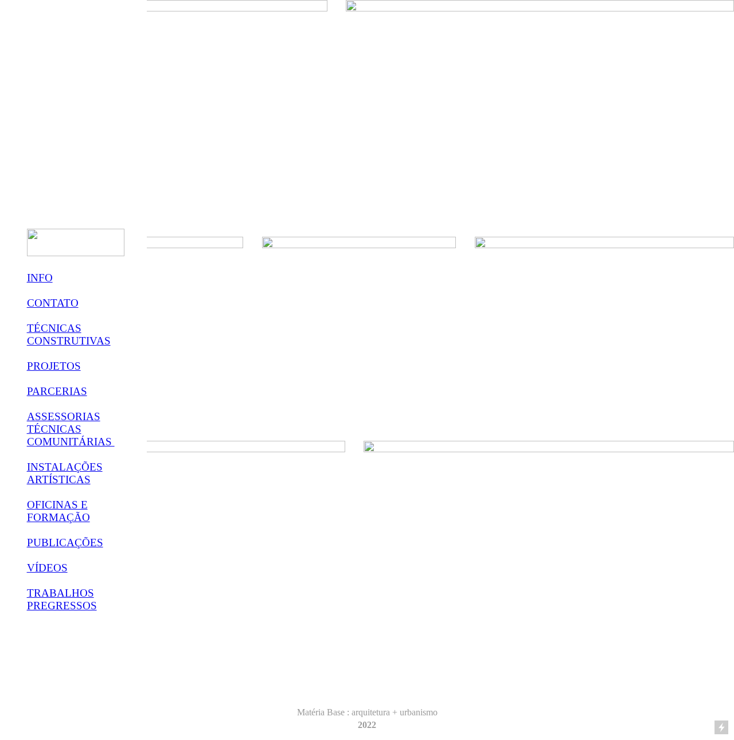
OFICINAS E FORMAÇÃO (58, 511)
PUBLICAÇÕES (65, 543)
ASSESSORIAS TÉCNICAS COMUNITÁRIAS (71, 429)
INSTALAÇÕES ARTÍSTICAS (65, 473)
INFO (40, 278)
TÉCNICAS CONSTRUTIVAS (69, 334)
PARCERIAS (57, 391)
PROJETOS (54, 366)
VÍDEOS (47, 568)
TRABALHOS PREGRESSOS (62, 599)
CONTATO (53, 303)
